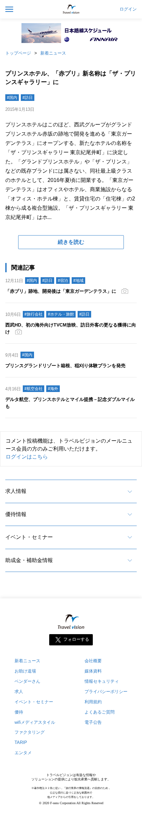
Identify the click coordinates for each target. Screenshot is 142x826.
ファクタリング (30, 732)
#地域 (78, 280)
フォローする (76, 639)
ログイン (128, 9)
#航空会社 (33, 388)
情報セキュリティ (102, 681)
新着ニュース (53, 53)
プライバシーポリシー (106, 691)
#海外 (53, 388)
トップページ (18, 53)
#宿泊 (63, 280)
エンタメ (23, 752)
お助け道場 (25, 671)
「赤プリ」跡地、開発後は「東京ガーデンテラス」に (60, 291)
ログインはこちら (27, 456)
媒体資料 (93, 671)
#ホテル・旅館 (61, 314)
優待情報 (15, 514)
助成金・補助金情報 (29, 560)
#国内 (12, 97)
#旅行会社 (33, 314)
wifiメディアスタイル (35, 722)
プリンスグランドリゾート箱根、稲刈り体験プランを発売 (65, 365)
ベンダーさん (27, 681)
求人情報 (15, 491)
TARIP (21, 742)
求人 (19, 691)
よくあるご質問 (100, 712)
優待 (19, 712)
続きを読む (71, 242)
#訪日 (27, 97)
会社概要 (93, 660)
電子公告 (93, 722)
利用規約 (93, 701)
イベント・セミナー (29, 537)
